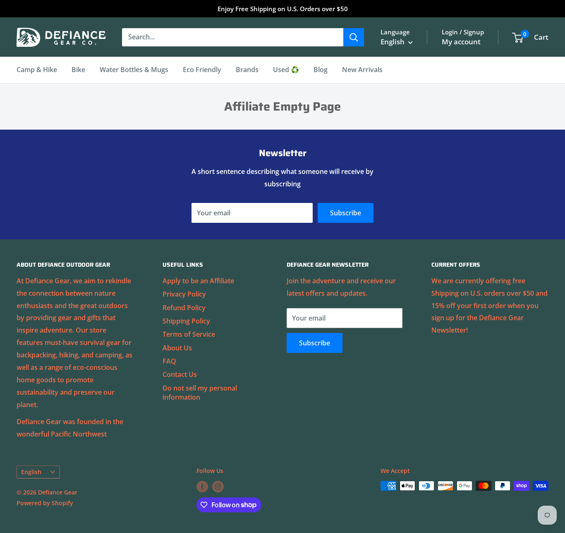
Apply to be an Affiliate (198, 280)
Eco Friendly (202, 69)
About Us (177, 347)
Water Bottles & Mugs (134, 69)
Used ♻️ (286, 69)
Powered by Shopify (45, 503)
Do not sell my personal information (200, 392)
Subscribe (345, 212)
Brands (247, 69)
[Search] (353, 37)
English (31, 472)
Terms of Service (189, 334)
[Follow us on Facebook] (202, 486)
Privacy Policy (184, 294)
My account (461, 41)
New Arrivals (362, 69)
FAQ (169, 361)
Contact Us (180, 374)
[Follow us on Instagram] (218, 486)
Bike (78, 69)
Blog (321, 69)
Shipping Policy (186, 321)
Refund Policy (184, 307)
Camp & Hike (37, 69)
